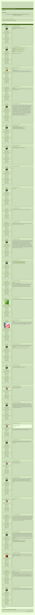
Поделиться (13, 25)
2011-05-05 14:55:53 (17, 402)
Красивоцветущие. (10, 20)
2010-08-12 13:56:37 (17, 46)
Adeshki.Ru (4, 20)
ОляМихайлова (6, 67)
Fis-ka (6, 298)
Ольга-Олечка (6, 320)
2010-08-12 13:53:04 (17, 25)
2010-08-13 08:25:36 (17, 103)
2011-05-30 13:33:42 (17, 552)
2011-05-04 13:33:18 (17, 385)
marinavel (7, 46)
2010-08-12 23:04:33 (17, 86)
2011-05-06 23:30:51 (17, 460)
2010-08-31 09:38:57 (17, 166)
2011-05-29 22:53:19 (17, 514)
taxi (6, 423)
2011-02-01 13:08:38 (17, 364)
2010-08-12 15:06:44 (17, 67)
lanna (6, 208)
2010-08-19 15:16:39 (17, 124)
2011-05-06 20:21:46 (17, 439)
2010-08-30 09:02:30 (17, 145)
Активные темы (4, 10)
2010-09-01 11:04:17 (17, 187)
